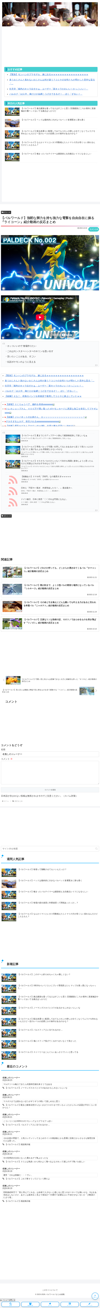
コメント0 (94, 229)
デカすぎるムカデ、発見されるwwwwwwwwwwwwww (32, 421)
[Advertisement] (51, 50)
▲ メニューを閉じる (7, 1300)
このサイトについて (50, 1290)
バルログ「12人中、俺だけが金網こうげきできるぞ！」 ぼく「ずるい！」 (46, 94)
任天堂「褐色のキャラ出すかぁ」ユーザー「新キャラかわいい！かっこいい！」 (48, 89)
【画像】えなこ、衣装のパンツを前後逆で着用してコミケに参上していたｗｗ (43, 396)
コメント (7, 759)
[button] (96, 848)
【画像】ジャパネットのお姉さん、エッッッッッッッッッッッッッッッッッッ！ (45, 417)
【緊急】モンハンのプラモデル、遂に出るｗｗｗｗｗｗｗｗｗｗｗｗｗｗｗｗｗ (48, 74)
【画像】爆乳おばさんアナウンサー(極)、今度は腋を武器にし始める (39, 426)
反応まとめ (6, 212)
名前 (3, 749)
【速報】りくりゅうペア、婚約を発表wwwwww (29, 404)
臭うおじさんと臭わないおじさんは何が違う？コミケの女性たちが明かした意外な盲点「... (49, 380)
